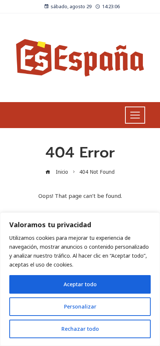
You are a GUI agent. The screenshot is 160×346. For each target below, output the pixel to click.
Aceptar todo (80, 284)
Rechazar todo (80, 328)
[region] (80, 279)
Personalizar (80, 306)
